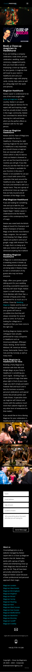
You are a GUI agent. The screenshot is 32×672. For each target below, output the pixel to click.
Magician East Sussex (11, 610)
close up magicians (10, 99)
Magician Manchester (11, 588)
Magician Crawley (9, 624)
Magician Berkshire (10, 615)
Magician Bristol (9, 596)
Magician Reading (9, 602)
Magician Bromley (10, 618)
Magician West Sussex (11, 607)
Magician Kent (8, 605)
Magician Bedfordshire (11, 613)
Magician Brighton (10, 594)
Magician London (9, 585)
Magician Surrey (9, 599)
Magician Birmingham (11, 591)
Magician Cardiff (9, 621)
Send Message (21, 530)
